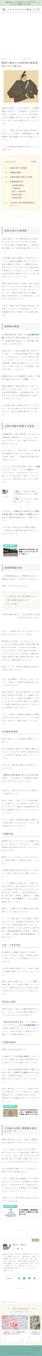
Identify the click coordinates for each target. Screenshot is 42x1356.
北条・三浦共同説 (19, 191)
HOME (4, 1348)
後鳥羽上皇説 (17, 194)
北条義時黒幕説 (18, 185)
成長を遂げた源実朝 (18, 168)
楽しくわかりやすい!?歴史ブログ (21, 9)
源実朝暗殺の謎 (16, 181)
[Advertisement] (21, 34)
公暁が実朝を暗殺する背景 (21, 177)
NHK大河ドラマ (14, 1348)
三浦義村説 (16, 188)
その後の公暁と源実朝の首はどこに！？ (23, 204)
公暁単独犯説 (17, 197)
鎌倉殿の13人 (29, 58)
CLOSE (33, 161)
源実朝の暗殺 (15, 172)
